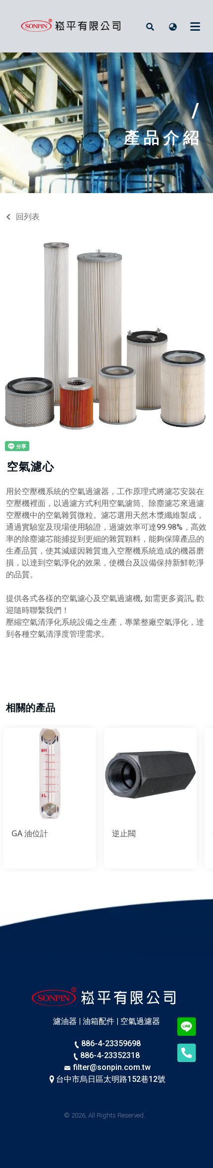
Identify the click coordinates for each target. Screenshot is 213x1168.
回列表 (28, 216)
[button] (150, 26)
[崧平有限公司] (73, 26)
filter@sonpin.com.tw (111, 1067)
